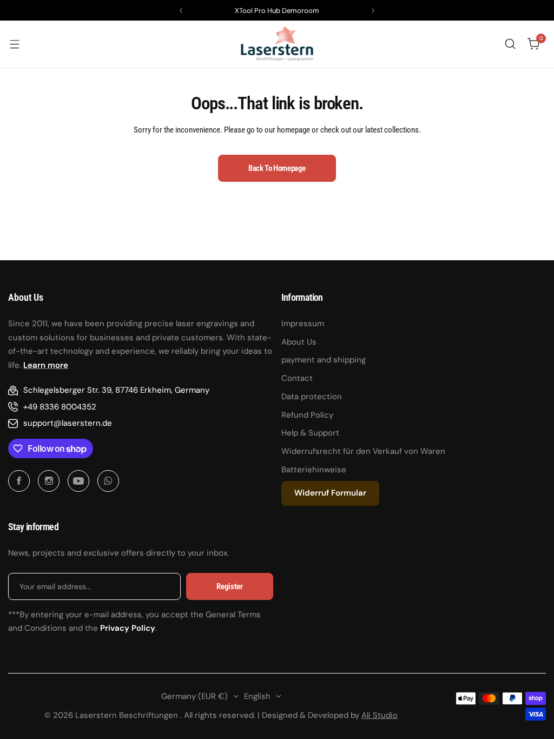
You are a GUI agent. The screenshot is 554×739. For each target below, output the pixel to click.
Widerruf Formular (330, 492)
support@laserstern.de (67, 423)
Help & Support (310, 432)
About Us (298, 341)
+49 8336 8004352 (59, 406)
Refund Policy (307, 415)
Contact (297, 378)
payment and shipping (323, 359)
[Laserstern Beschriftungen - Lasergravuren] (277, 44)
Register (229, 586)
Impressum (302, 323)
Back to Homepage (277, 168)
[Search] (510, 44)
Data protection (311, 396)
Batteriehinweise (313, 469)
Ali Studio (379, 715)
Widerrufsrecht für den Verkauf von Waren (363, 451)
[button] (181, 10)
